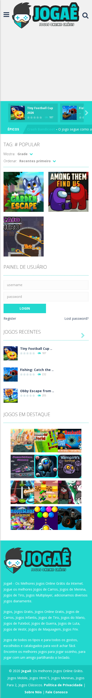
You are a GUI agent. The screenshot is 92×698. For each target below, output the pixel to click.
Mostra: (9, 154)
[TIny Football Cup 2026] (11, 353)
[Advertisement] (46, 66)
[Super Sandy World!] (46, 492)
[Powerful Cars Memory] (22, 466)
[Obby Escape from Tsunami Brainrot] (11, 395)
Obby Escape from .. (37, 391)
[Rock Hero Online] (22, 492)
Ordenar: (10, 161)
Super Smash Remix (43, 130)
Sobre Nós (33, 692)
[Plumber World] (46, 440)
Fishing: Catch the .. (37, 369)
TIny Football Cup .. (36, 348)
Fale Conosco (57, 692)
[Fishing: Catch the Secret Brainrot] (11, 374)
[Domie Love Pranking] (22, 440)
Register (10, 318)
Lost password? (76, 318)
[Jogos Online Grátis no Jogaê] (47, 15)
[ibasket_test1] (69, 440)
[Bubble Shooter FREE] (46, 518)
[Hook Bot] (46, 466)
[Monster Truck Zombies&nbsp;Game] (69, 518)
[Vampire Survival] (69, 466)
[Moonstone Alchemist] (22, 518)
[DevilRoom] (69, 492)
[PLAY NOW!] (18, 112)
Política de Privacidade (63, 685)
